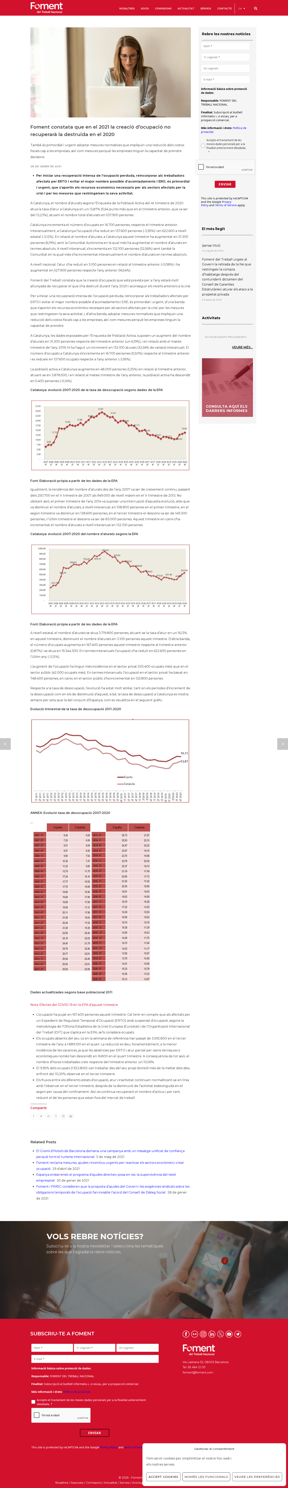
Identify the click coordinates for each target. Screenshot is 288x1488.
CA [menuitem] (240, 8)
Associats (77, 1482)
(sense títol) (211, 245)
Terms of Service (226, 205)
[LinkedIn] (63, 1116)
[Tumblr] (56, 1116)
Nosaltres (61, 1482)
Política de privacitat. (77, 1392)
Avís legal (138, 1482)
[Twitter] (41, 1116)
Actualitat (110, 1482)
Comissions (93, 1482)
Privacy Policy (109, 1447)
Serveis (125, 1482)
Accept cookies (163, 1477)
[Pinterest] (48, 1116)
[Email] (71, 1116)
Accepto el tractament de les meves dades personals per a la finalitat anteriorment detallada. (226, 144)
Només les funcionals (206, 1477)
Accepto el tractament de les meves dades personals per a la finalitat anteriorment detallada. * (91, 1402)
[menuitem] (241, 8)
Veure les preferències (257, 1477)
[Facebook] (33, 1116)
